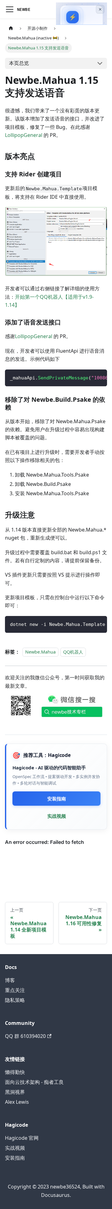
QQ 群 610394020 (25, 1036)
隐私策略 (15, 1000)
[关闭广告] (100, 9)
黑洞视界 (15, 1092)
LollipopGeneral (23, 135)
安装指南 (56, 798)
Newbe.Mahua (40, 652)
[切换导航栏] (9, 9)
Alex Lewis (17, 1101)
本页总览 (19, 63)
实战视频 (56, 816)
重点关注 (15, 990)
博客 (10, 980)
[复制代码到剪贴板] (99, 377)
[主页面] (11, 28)
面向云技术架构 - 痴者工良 (34, 1082)
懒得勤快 (15, 1072)
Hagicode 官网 (22, 1137)
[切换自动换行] (88, 377)
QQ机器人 (73, 652)
